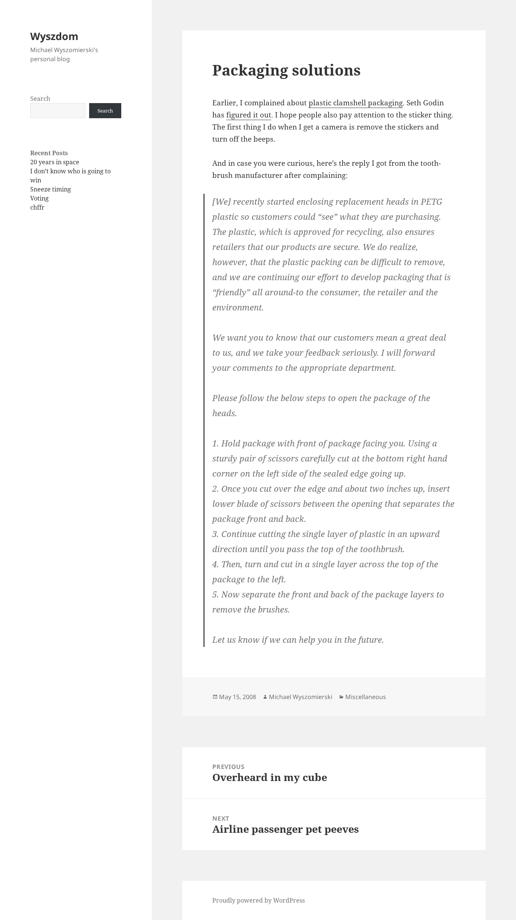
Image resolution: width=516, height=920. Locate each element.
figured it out (248, 115)
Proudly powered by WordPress (258, 900)
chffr (37, 207)
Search (40, 98)
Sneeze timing (50, 189)
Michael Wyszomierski (300, 697)
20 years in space (54, 162)
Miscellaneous (365, 697)
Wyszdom (54, 36)
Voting (39, 198)
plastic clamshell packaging (356, 103)
